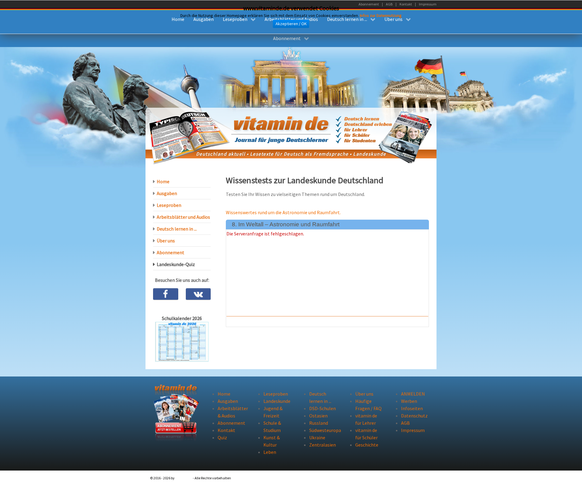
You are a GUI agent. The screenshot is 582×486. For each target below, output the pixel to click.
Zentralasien (322, 445)
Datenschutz (414, 416)
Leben (269, 452)
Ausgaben (167, 193)
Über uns (166, 241)
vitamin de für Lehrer (366, 419)
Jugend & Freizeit (273, 412)
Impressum (413, 430)
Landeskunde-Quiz (176, 264)
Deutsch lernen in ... (177, 229)
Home (163, 181)
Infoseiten (412, 408)
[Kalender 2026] (182, 341)
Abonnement (170, 252)
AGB (405, 423)
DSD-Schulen (322, 408)
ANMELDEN (413, 394)
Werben (409, 401)
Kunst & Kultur (271, 441)
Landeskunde (276, 401)
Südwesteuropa (323, 430)
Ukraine (317, 437)
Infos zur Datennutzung (381, 15)
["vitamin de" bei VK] (198, 294)
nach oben (416, 478)
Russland (318, 423)
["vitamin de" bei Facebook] (165, 294)
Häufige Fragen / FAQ (368, 404)
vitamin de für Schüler (366, 433)
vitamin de (183, 478)
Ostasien (318, 416)
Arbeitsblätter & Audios (232, 412)
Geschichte (366, 445)
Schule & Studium (272, 426)
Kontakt (226, 430)
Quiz (222, 437)
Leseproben (169, 205)
